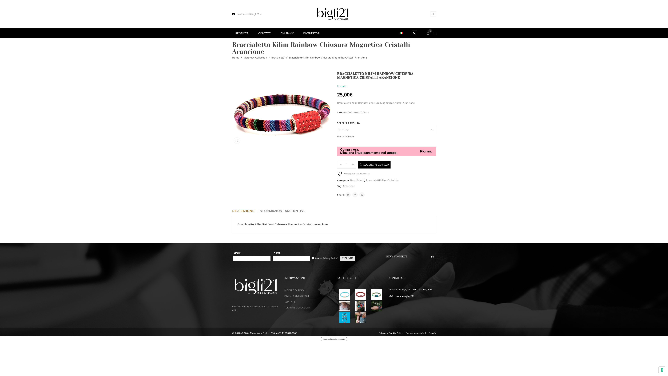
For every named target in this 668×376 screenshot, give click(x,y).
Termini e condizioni (415, 333)
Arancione (349, 185)
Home (235, 57)
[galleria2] (360, 306)
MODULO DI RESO (294, 290)
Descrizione (243, 211)
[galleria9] (360, 317)
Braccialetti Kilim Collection (382, 180)
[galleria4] (360, 294)
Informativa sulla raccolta (334, 339)
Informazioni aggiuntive (281, 211)
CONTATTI (290, 301)
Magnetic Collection (255, 57)
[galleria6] (344, 294)
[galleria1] (376, 294)
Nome (277, 252)
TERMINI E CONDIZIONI (297, 307)
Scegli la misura (348, 123)
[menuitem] (242, 33)
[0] (428, 33)
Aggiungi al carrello (376, 164)
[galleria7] (376, 306)
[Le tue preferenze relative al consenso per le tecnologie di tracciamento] (662, 370)
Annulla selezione (345, 136)
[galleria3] (344, 306)
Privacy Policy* (330, 258)
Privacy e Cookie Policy (391, 333)
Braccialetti (277, 57)
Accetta (326, 258)
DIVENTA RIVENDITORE (296, 296)
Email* (237, 252)
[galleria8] (344, 317)
